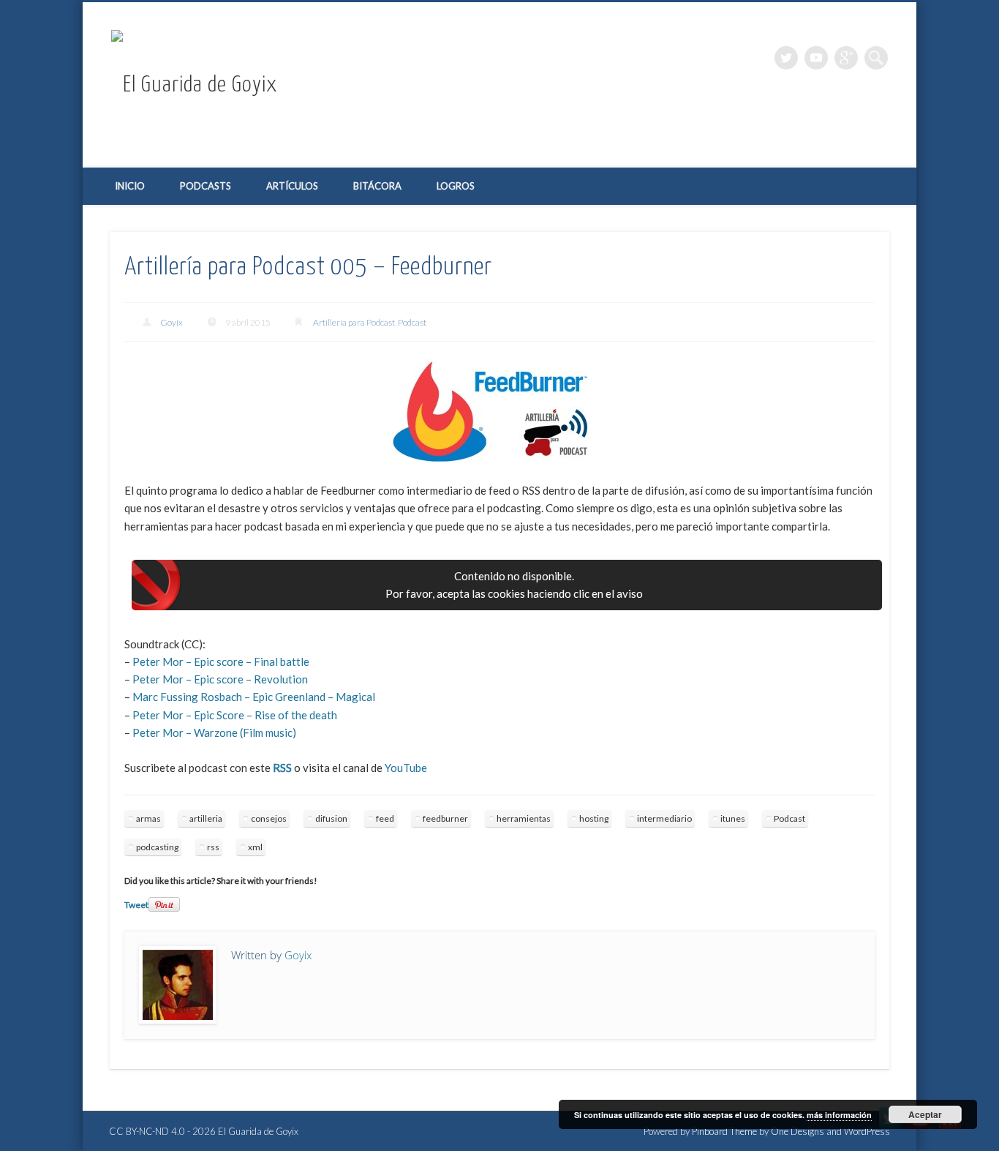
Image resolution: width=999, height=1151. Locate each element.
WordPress (867, 1131)
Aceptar (925, 1114)
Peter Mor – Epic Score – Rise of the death (234, 714)
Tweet (136, 904)
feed (385, 818)
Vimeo (816, 58)
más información (839, 1114)
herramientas (524, 818)
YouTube (406, 767)
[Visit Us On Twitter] (890, 1129)
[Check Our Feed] (950, 1129)
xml (255, 846)
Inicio (130, 186)
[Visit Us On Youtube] (920, 1129)
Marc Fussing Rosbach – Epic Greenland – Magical (253, 696)
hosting (593, 818)
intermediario (664, 818)
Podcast (412, 322)
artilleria (205, 818)
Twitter (786, 58)
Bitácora (377, 186)
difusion (331, 818)
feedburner (445, 818)
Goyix (171, 322)
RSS (282, 767)
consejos (269, 818)
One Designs (797, 1131)
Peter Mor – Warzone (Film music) (214, 732)
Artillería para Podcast (354, 322)
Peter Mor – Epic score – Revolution (220, 679)
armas (148, 818)
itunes (732, 818)
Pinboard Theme (724, 1131)
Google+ (846, 58)
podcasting (157, 846)
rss (213, 846)
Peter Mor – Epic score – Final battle (220, 661)
